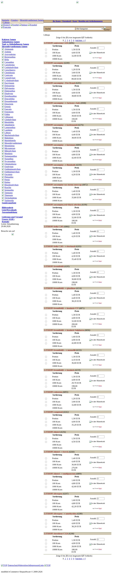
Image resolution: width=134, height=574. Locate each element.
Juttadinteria (9, 125)
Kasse (75, 21)
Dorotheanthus (10, 96)
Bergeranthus (9, 57)
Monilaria (8, 153)
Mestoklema (9, 146)
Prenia (7, 180)
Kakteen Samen (9, 39)
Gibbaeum (8, 117)
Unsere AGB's (8, 219)
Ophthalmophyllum (12, 169)
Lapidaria (8, 130)
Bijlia (6, 59)
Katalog (14, 20)
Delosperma (9, 86)
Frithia (7, 114)
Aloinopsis (8, 49)
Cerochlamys (9, 70)
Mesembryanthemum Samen (31, 20)
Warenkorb (66, 21)
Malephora (8, 138)
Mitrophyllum (10, 151)
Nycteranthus (9, 161)
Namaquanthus (10, 156)
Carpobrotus (9, 65)
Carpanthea (9, 62)
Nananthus (8, 159)
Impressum (34, 565)
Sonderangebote (9, 203)
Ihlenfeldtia (9, 122)
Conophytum (9, 78)
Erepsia (7, 106)
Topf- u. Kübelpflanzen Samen (15, 44)
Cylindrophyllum (11, 80)
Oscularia (8, 174)
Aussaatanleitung (9, 212)
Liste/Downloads (9, 210)
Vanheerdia (9, 200)
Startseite (5, 20)
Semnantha (9, 190)
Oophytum (8, 166)
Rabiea (7, 182)
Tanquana (8, 193)
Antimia (7, 52)
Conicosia (8, 75)
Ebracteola (8, 104)
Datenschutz (13, 565)
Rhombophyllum (11, 185)
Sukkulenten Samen (11, 42)
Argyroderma (10, 54)
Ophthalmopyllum (11, 172)
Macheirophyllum (11, 135)
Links (41, 565)
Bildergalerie (7, 207)
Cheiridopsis (9, 73)
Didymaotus (9, 88)
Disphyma (8, 93)
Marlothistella (10, 140)
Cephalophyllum (11, 67)
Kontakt (5, 222)
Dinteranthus (9, 91)
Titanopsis (8, 195)
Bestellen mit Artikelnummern (91, 21)
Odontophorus (10, 164)
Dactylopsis (9, 83)
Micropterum (9, 148)
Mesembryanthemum (13, 143)
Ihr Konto (57, 21)
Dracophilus (9, 99)
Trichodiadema (10, 198)
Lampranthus (9, 127)
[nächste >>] (80, 40)
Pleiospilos (8, 177)
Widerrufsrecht (24, 565)
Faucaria (8, 109)
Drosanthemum (10, 101)
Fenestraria (8, 112)
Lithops (6, 22)
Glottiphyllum (10, 119)
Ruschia (7, 187)
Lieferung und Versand (12, 217)
